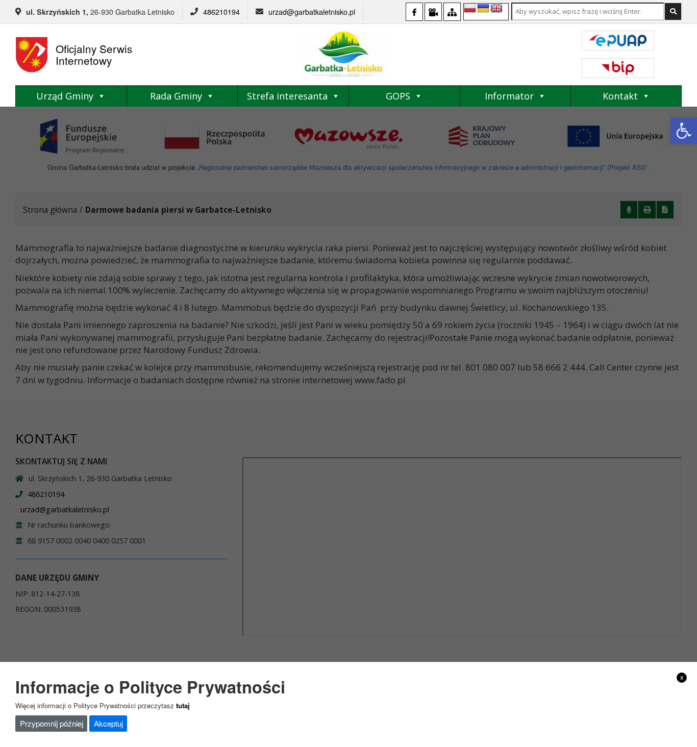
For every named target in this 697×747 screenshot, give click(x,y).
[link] (683, 130)
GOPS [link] (398, 96)
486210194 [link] (221, 12)
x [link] (682, 677)
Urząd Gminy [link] (64, 96)
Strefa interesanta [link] (287, 96)
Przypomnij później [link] (51, 723)
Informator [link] (509, 96)
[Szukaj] (673, 11)
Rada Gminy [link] (176, 96)
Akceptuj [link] (108, 723)
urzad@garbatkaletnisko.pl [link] (311, 12)
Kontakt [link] (620, 96)
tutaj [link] (183, 705)
